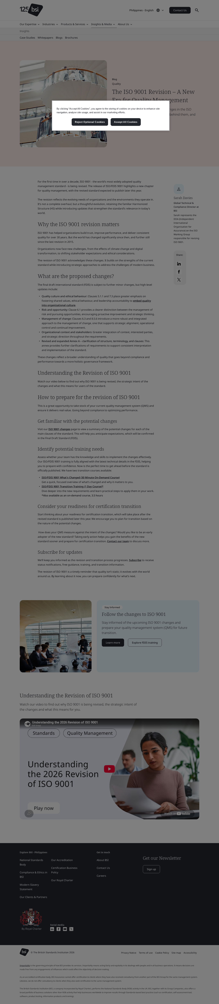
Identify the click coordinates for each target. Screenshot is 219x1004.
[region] (111, 115)
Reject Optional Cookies (90, 122)
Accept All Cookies (125, 122)
